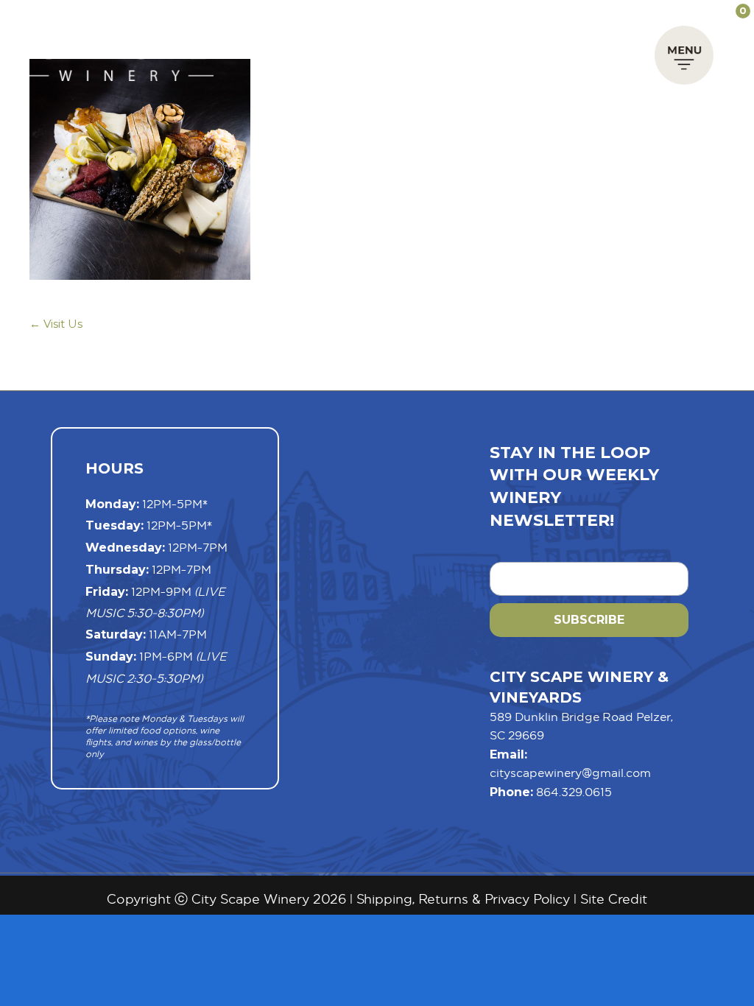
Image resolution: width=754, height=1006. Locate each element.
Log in (677, 11)
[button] (684, 59)
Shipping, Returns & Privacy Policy (463, 899)
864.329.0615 (574, 791)
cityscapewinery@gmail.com (570, 772)
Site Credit (613, 899)
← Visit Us (55, 324)
